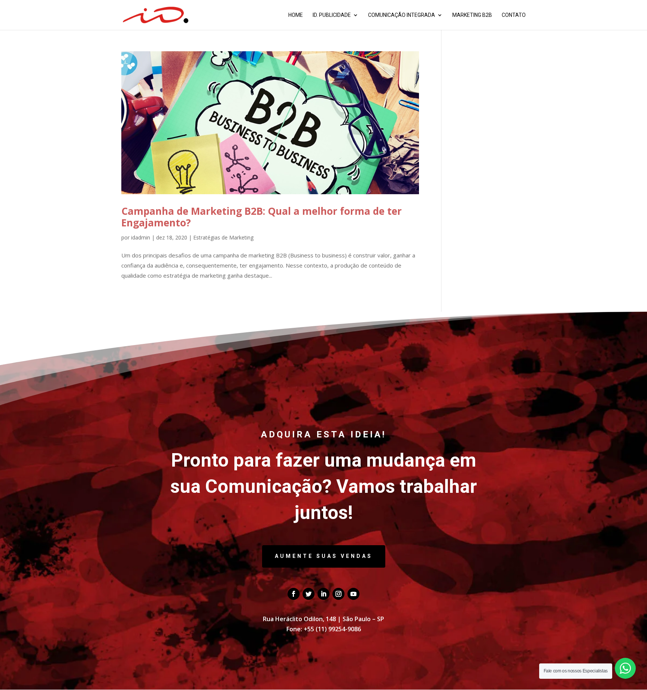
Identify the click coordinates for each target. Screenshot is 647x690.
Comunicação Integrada (401, 15)
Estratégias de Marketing (223, 237)
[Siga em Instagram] (338, 594)
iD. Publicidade (332, 15)
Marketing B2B (472, 15)
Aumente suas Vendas (324, 556)
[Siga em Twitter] (309, 594)
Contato (514, 15)
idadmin (140, 237)
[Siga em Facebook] (294, 594)
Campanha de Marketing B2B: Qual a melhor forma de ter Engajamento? (261, 216)
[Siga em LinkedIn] (323, 594)
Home (295, 15)
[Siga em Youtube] (353, 594)
